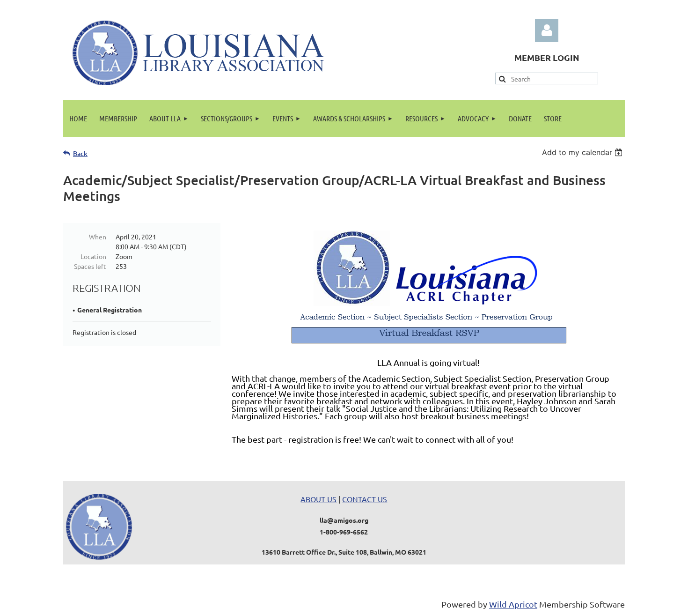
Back (80, 153)
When (97, 236)
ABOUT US (318, 499)
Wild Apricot (513, 604)
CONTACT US (364, 499)
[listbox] (583, 152)
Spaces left (90, 266)
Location (93, 256)
